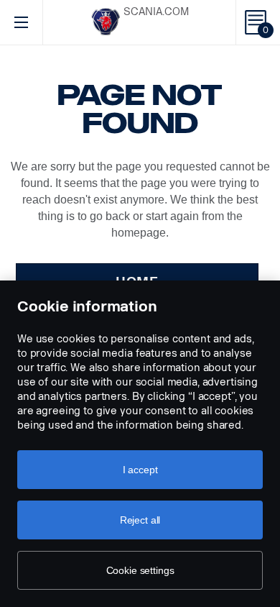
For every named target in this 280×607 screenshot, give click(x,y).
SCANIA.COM (156, 12)
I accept (140, 469)
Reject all (140, 520)
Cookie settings (140, 570)
